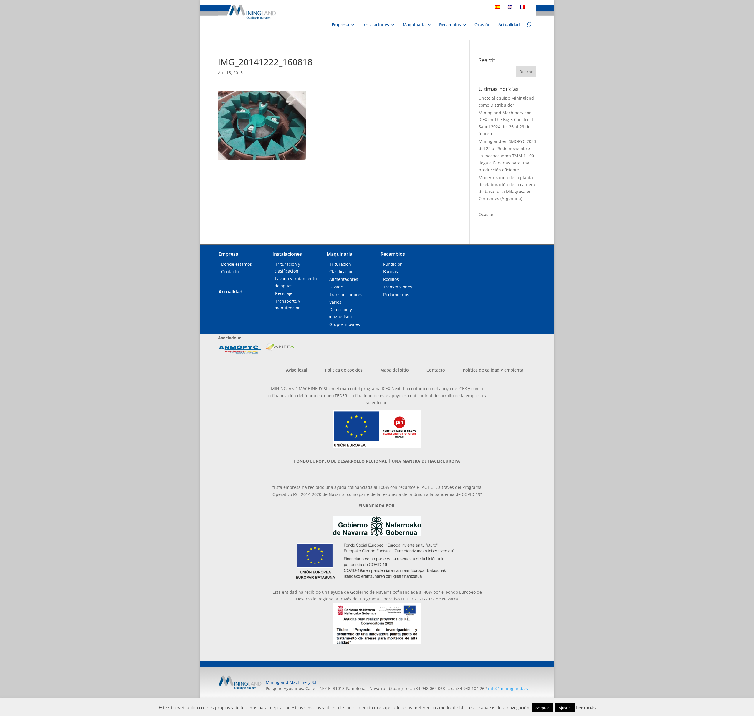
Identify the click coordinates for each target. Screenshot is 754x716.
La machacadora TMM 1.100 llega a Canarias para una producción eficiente (506, 163)
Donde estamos (236, 264)
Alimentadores (343, 279)
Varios (335, 302)
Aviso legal (296, 370)
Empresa (340, 25)
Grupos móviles (344, 324)
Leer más (586, 707)
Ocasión (482, 25)
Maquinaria (414, 24)
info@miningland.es (508, 688)
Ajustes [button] (565, 707)
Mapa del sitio (394, 370)
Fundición (393, 264)
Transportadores (345, 294)
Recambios (450, 25)
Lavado (336, 287)
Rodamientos (396, 294)
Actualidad (509, 25)
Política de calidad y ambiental (494, 370)
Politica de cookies (344, 370)
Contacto (230, 271)
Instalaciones (376, 25)
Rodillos (391, 279)
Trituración (340, 264)
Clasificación (341, 271)
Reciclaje (283, 293)
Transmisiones (397, 287)
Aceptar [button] (542, 707)
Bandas (390, 271)
